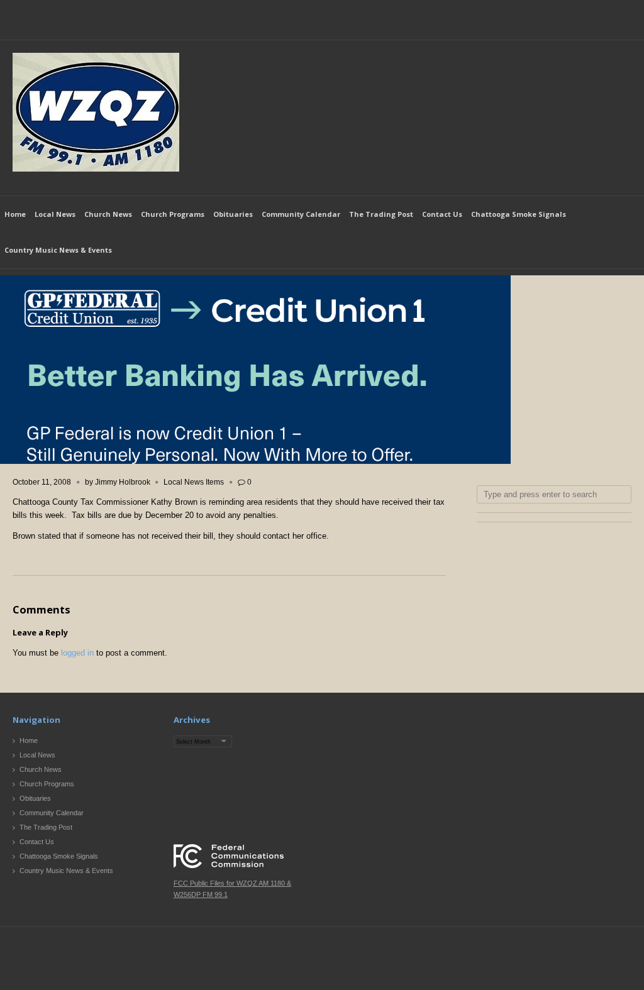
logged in (77, 652)
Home (15, 214)
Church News (108, 214)
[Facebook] (598, 23)
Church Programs (172, 214)
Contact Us (442, 214)
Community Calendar (301, 214)
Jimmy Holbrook (122, 482)
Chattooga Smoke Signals (518, 214)
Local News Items (194, 482)
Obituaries (233, 214)
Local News (55, 214)
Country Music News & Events (58, 250)
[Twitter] (621, 23)
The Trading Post (381, 214)
